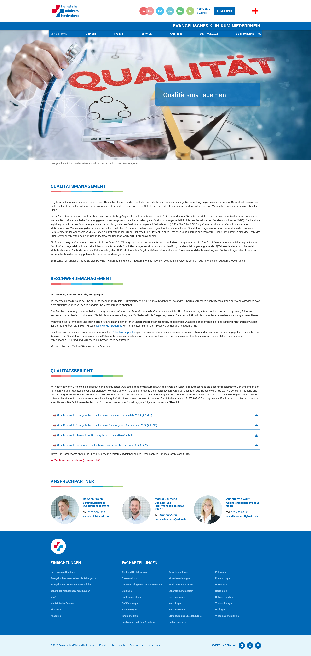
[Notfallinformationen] (255, 11)
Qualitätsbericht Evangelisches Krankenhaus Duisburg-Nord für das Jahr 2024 (107, 425)
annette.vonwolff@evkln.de (242, 516)
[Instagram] (250, 645)
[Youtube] (258, 645)
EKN (150, 11)
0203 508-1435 (96, 512)
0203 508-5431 (239, 512)
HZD (143, 11)
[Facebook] (242, 645)
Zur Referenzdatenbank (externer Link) (77, 460)
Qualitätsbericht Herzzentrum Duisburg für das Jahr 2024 (95, 435)
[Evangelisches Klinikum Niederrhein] (65, 10)
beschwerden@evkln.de (108, 325)
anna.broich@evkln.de (96, 516)
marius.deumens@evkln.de (170, 519)
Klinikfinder (224, 11)
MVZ (180, 11)
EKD (160, 11)
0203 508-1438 (168, 515)
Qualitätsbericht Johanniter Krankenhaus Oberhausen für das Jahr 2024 (103, 445)
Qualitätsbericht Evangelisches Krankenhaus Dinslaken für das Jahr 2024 (104, 415)
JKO (170, 11)
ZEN (190, 11)
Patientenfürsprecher (124, 332)
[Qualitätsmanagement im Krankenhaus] (155, 95)
